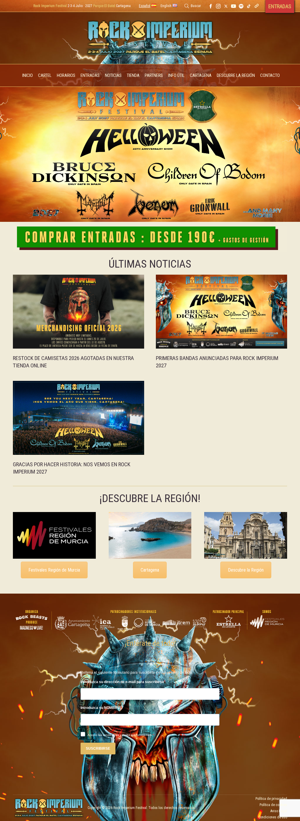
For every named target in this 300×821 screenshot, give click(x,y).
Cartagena (150, 570)
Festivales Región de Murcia (54, 570)
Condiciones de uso (272, 817)
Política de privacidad (271, 799)
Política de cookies (273, 805)
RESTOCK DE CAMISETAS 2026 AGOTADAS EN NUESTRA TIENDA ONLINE (73, 362)
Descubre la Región (246, 570)
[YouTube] (233, 5)
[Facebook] (210, 5)
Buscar (196, 6)
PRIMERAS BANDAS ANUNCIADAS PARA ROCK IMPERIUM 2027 (217, 362)
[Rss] (241, 5)
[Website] (256, 5)
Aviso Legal (278, 811)
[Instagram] (218, 5)
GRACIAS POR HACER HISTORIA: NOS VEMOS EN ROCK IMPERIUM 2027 (71, 468)
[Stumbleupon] (248, 5)
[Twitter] (225, 5)
